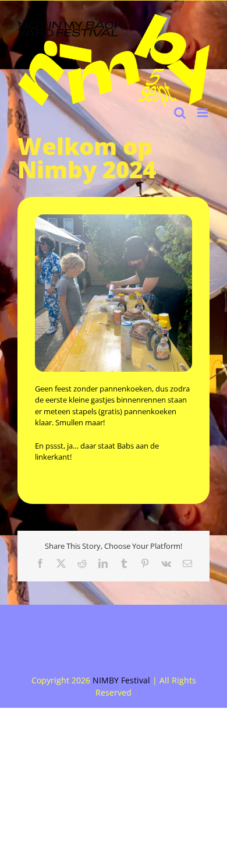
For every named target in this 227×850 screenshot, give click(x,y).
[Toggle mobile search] (180, 113)
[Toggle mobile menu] (203, 113)
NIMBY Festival (121, 680)
